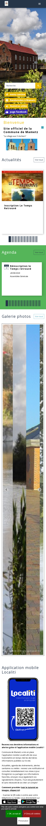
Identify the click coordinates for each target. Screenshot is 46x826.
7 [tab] (27, 239)
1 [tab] (10, 239)
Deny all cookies (33, 814)
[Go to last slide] (6, 490)
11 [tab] (36, 303)
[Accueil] (6, 4)
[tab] (5, 651)
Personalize (23, 821)
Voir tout (39, 160)
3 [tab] (16, 239)
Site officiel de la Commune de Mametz (21, 130)
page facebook (16, 112)
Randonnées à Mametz (21, 100)
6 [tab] (24, 239)
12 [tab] (39, 303)
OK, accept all (14, 814)
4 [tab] (18, 239)
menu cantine (15, 94)
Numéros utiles (16, 106)
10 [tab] (36, 239)
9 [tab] (33, 239)
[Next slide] (39, 490)
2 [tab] (13, 239)
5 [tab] (21, 239)
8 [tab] (30, 239)
